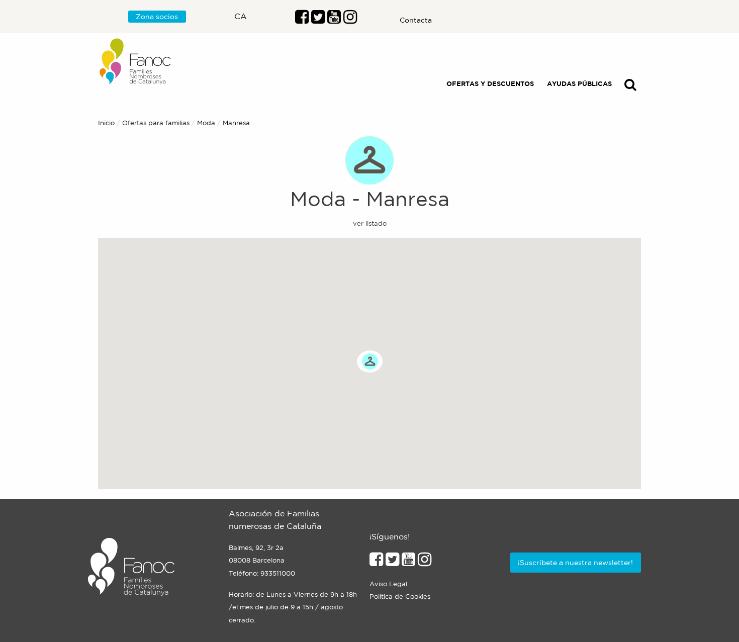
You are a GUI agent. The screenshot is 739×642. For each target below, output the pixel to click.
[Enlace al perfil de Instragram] (350, 19)
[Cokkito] (370, 361)
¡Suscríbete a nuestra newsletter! (575, 563)
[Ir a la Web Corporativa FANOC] (135, 61)
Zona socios (157, 17)
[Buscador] (630, 86)
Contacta (416, 20)
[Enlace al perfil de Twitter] (318, 19)
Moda (206, 123)
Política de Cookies (399, 596)
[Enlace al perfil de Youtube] (334, 19)
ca (240, 16)
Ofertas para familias (156, 123)
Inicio (106, 123)
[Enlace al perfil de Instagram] (424, 562)
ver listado (370, 223)
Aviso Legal (388, 584)
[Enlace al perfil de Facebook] (302, 19)
